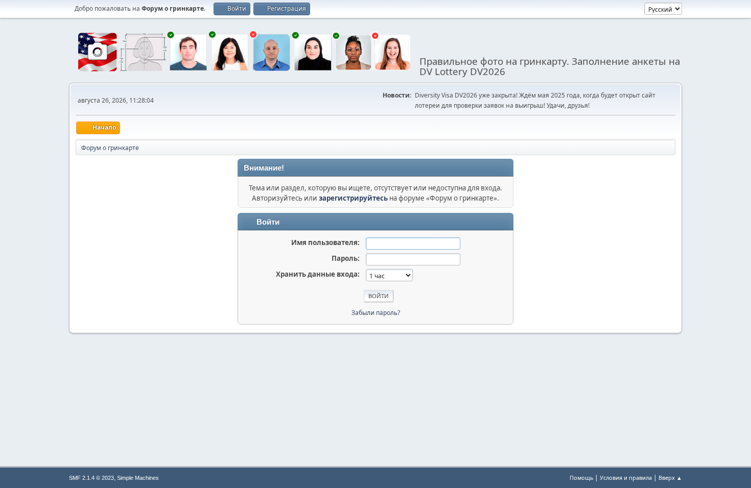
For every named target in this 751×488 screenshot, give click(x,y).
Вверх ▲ (670, 477)
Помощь (581, 477)
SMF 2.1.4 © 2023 (91, 478)
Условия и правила (626, 477)
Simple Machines (138, 478)
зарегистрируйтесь (353, 198)
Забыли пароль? (375, 312)
